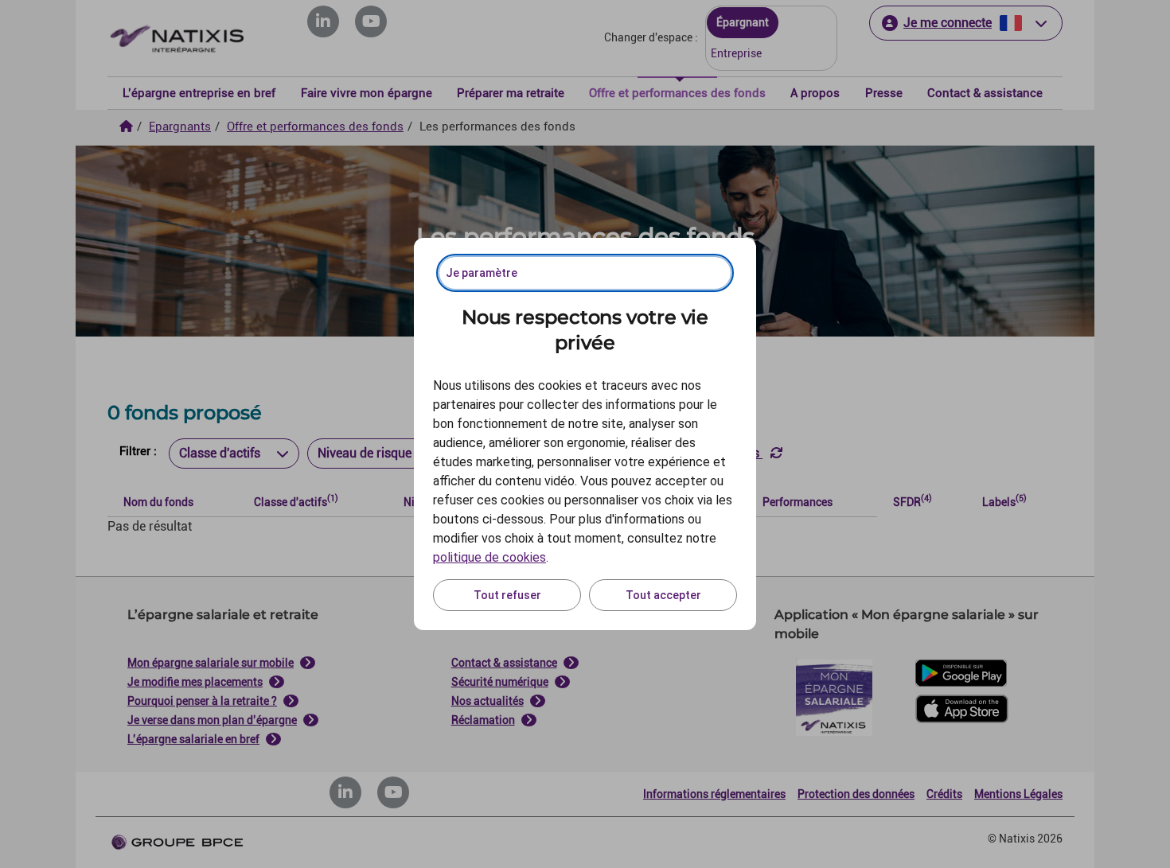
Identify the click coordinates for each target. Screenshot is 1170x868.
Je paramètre (481, 273)
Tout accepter (663, 595)
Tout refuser (507, 595)
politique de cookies (489, 557)
